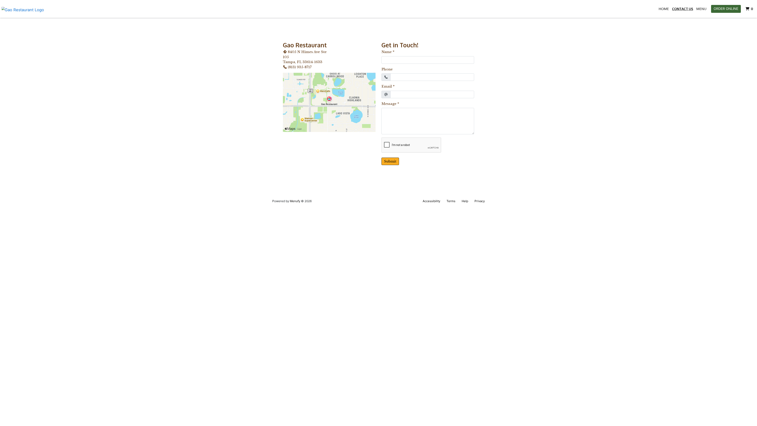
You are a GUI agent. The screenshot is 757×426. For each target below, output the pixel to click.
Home (664, 9)
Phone (387, 69)
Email (386, 86)
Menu (701, 9)
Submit (390, 161)
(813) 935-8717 (300, 67)
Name (386, 52)
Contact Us (682, 9)
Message (388, 104)
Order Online (726, 9)
